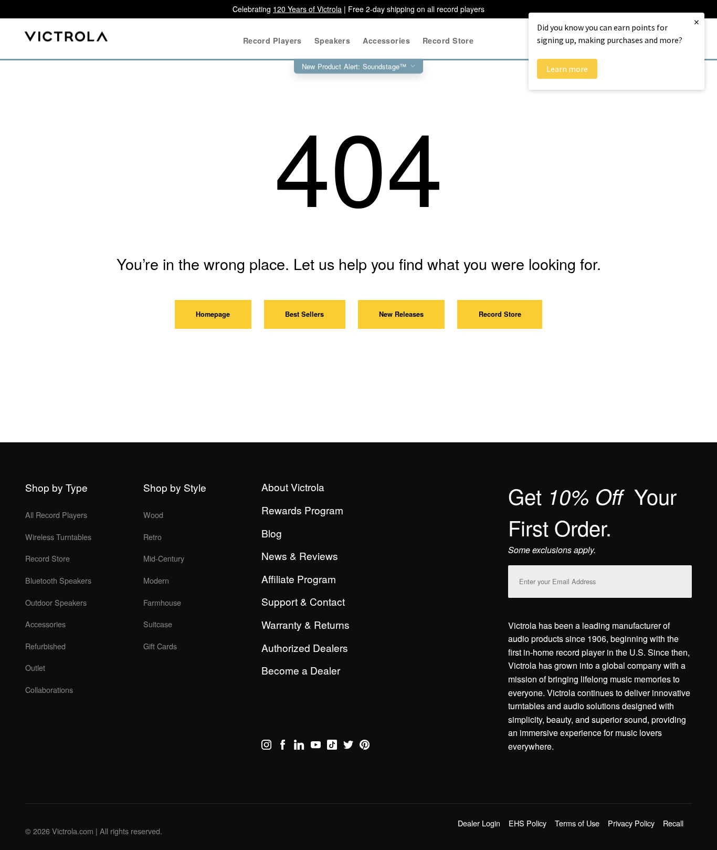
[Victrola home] (66, 38)
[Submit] (681, 579)
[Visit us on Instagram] (266, 746)
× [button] (696, 21)
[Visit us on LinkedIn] (299, 746)
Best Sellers (304, 314)
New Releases (401, 314)
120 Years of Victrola (307, 9)
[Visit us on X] (348, 746)
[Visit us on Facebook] (283, 746)
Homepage (213, 314)
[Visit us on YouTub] (316, 746)
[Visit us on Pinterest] (365, 746)
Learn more (567, 69)
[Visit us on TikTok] (332, 746)
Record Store (500, 314)
